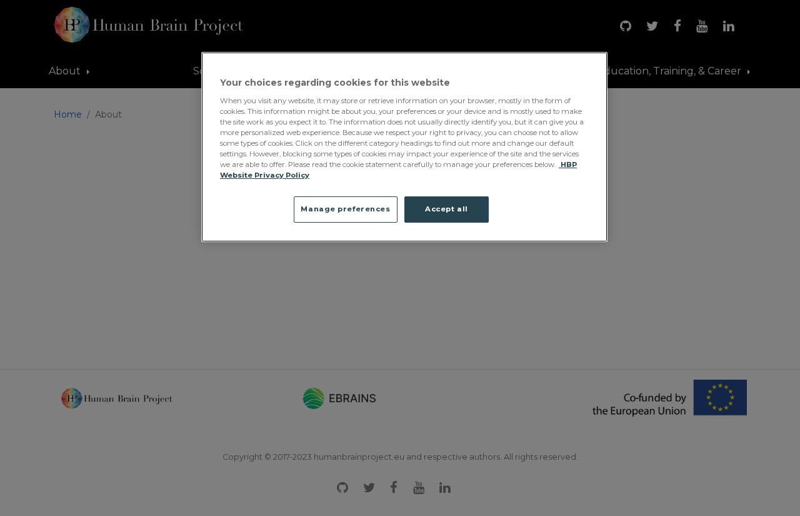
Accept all (446, 209)
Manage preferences (345, 209)
